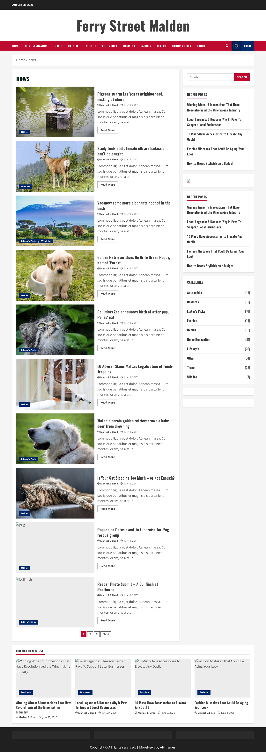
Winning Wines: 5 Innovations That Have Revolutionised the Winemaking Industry (43, 707)
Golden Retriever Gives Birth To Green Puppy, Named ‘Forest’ (55, 275)
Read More (109, 130)
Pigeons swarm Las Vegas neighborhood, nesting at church (55, 112)
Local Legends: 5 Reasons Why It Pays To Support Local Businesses (101, 705)
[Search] (227, 46)
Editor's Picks (28, 241)
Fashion (146, 46)
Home (15, 46)
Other (201, 46)
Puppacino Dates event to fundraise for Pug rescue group (55, 547)
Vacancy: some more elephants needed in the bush (55, 221)
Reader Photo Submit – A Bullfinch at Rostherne (55, 602)
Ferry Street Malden (133, 25)
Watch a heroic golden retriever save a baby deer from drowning (55, 438)
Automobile (109, 46)
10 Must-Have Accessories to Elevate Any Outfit (160, 705)
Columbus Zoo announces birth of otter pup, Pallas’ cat (55, 329)
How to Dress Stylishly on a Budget (210, 163)
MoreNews (147, 747)
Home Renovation (36, 46)
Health (161, 46)
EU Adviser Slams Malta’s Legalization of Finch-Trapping (55, 384)
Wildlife (91, 46)
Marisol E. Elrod (109, 105)
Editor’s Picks (181, 46)
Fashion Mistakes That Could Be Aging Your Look (221, 705)
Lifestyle (74, 46)
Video (247, 46)
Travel (57, 46)
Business (129, 46)
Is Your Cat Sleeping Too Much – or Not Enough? (55, 493)
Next (106, 634)
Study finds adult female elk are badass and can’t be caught (55, 166)
